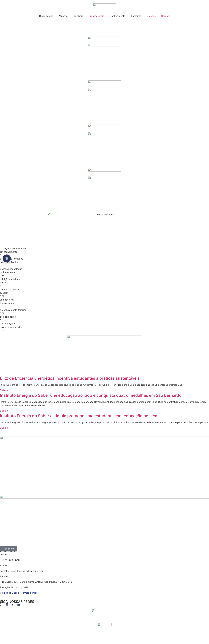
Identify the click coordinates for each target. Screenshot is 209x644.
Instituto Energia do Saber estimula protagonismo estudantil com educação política (78, 415)
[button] (104, 27)
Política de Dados (9, 592)
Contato (165, 16)
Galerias (151, 16)
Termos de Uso (29, 592)
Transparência (96, 16)
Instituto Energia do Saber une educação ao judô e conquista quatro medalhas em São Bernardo (91, 395)
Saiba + (4, 390)
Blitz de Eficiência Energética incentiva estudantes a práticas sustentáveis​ (70, 378)
